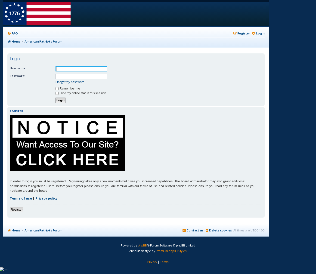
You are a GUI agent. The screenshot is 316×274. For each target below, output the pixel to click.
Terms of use (21, 198)
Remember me (69, 88)
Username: (18, 68)
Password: (17, 76)
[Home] (37, 14)
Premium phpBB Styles (171, 251)
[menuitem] (12, 33)
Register (16, 209)
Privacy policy (46, 198)
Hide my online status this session (82, 93)
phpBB (142, 245)
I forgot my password (70, 82)
